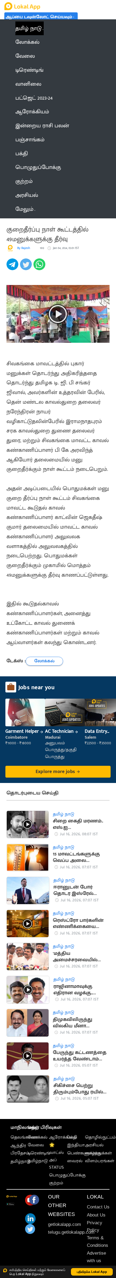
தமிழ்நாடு (20, 1161)
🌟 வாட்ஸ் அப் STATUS (56, 1156)
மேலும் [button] (24, 209)
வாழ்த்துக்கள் (98, 1153)
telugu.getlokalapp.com (71, 1232)
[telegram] (13, 267)
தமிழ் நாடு (28, 28)
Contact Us (98, 1207)
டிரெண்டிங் (39, 1153)
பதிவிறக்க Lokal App (92, 1272)
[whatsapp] (40, 267)
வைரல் (75, 1161)
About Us (96, 1215)
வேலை (36, 1145)
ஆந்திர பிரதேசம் (20, 1149)
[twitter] (26, 267)
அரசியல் (94, 1145)
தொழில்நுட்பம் (100, 1137)
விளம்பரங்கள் (99, 1161)
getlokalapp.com (64, 1224)
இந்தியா (76, 1145)
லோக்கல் (37, 1137)
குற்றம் (56, 1183)
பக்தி (72, 1137)
